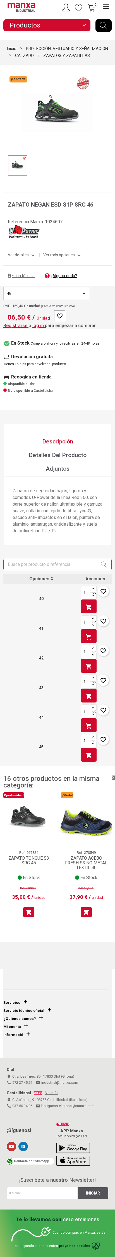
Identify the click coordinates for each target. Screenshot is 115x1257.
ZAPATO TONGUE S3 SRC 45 (28, 860)
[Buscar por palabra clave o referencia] (103, 25)
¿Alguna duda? (64, 275)
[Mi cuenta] (66, 7)
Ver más (51, 1093)
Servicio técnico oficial (23, 1010)
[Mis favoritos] (79, 7)
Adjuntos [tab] (58, 468)
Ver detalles (22, 255)
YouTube (11, 1146)
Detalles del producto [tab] (58, 455)
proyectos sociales (74, 1246)
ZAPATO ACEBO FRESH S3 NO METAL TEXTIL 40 (86, 863)
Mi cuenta (12, 1027)
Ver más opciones (62, 255)
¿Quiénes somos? (19, 1019)
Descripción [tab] (57, 441)
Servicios (11, 1002)
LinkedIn (23, 1146)
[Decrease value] (93, 595)
